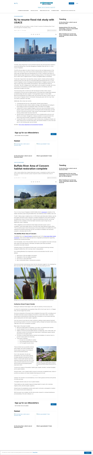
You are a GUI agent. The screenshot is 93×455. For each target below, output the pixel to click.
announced (44, 212)
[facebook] (31, 34)
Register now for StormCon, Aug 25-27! (46, 7)
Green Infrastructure (45, 10)
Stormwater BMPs (55, 10)
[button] (15, 3)
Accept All (87, 452)
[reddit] (37, 34)
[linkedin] (33, 34)
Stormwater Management (23, 10)
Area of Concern (28, 236)
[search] (17, 3)
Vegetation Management (19, 162)
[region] (46, 453)
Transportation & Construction (68, 10)
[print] (55, 34)
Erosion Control (34, 10)
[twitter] (35, 34)
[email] (39, 34)
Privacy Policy (35, 452)
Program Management (18, 16)
